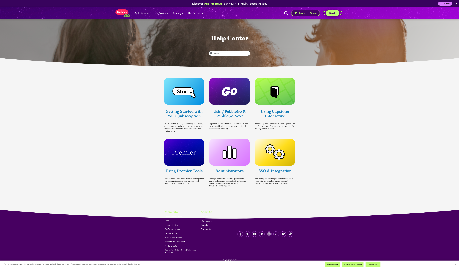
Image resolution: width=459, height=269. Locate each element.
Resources (194, 13)
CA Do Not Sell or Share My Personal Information (181, 251)
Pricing (177, 13)
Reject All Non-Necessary (352, 264)
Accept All (373, 264)
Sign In (334, 12)
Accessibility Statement (175, 241)
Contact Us (206, 229)
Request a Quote (307, 13)
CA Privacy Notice (172, 229)
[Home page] (122, 13)
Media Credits (171, 246)
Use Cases (159, 13)
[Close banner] (456, 4)
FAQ (167, 221)
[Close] (455, 264)
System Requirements (174, 237)
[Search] (286, 13)
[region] (229, 265)
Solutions (140, 13)
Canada (204, 225)
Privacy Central (171, 225)
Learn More (445, 4)
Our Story (205, 216)
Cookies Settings (332, 264)
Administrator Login (173, 216)
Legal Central (171, 233)
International (206, 221)
